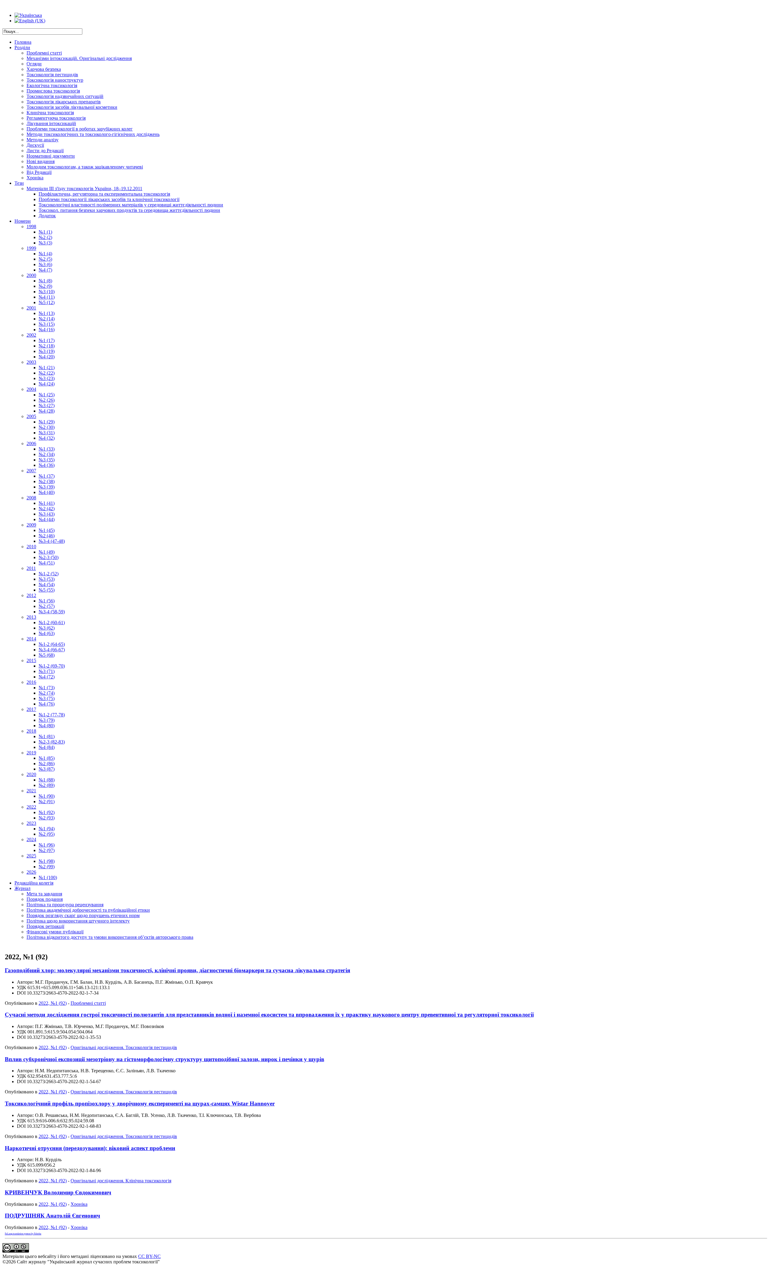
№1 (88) (47, 779)
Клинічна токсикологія (50, 112)
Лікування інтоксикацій (51, 123)
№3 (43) (47, 514)
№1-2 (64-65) (52, 644)
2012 (31, 595)
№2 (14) (47, 318)
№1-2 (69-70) (52, 665)
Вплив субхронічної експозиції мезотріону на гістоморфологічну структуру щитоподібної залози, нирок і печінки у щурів (164, 1059)
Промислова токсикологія (53, 90)
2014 (31, 638)
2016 (31, 682)
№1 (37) (47, 476)
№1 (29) (47, 421)
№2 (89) (47, 785)
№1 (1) (45, 231)
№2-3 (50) (49, 557)
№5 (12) (47, 302)
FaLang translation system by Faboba (23, 1233)
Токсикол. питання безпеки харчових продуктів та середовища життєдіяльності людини (129, 210)
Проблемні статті (44, 52)
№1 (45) (47, 530)
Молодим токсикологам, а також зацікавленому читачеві (85, 166)
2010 (31, 546)
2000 (31, 275)
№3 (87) (47, 769)
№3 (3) (45, 242)
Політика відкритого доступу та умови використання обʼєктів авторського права (110, 937)
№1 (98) (47, 861)
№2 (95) (47, 834)
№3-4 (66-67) (52, 649)
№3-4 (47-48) (52, 541)
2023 (31, 823)
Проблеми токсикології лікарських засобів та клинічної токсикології (109, 199)
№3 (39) (47, 486)
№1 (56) (47, 600)
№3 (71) (47, 671)
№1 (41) (47, 503)
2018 (31, 731)
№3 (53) (47, 579)
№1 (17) (47, 340)
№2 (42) (47, 508)
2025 (31, 855)
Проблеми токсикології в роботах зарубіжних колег (80, 128)
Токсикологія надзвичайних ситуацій (65, 96)
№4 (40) (47, 492)
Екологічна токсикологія (52, 85)
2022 (31, 807)
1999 (31, 248)
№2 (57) (47, 606)
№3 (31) (47, 432)
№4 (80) (47, 725)
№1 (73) (47, 687)
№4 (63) (47, 633)
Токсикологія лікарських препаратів (64, 101)
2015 (31, 660)
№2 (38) (47, 481)
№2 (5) (45, 259)
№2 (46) (47, 535)
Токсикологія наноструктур (55, 80)
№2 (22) (47, 373)
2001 (31, 307)
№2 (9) (45, 286)
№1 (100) (48, 877)
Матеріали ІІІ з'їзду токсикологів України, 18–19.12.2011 (84, 188)
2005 (31, 416)
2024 (31, 839)
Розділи (22, 47)
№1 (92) (47, 812)
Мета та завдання (44, 893)
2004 (31, 389)
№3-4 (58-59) (52, 611)
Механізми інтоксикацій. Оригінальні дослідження (79, 58)
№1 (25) (47, 394)
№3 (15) (47, 324)
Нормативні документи (51, 156)
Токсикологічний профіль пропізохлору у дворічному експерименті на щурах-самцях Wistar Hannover (140, 1103)
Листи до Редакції (45, 150)
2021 (31, 790)
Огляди (34, 63)
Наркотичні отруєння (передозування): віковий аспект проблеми (90, 1148)
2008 (31, 497)
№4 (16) (47, 329)
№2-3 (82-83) (52, 741)
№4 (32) (47, 438)
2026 (31, 872)
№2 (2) (45, 237)
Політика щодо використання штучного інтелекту (78, 920)
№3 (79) (47, 720)
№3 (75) (47, 698)
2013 (31, 617)
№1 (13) (47, 313)
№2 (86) (47, 763)
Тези (19, 183)
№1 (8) (45, 280)
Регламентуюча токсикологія (56, 118)
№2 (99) (47, 866)
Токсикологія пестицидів (52, 74)
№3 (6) (45, 264)
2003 (31, 362)
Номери (22, 221)
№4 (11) (47, 297)
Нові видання (41, 161)
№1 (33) (47, 448)
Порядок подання (45, 899)
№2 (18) (47, 345)
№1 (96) (47, 844)
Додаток (47, 215)
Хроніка (35, 177)
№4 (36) (47, 465)
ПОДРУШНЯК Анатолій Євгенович (52, 1215)
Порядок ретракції (45, 926)
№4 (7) (45, 269)
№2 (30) (47, 427)
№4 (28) (47, 410)
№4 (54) (47, 584)
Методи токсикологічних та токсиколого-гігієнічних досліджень (93, 134)
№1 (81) (47, 736)
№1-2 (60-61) (52, 622)
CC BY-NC (149, 1256)
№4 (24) (47, 383)
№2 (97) (47, 850)
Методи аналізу (43, 139)
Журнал (22, 888)
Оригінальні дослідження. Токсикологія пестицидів (124, 1047)
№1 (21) (47, 367)
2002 (31, 335)
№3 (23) (47, 378)
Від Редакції (39, 172)
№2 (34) (47, 454)
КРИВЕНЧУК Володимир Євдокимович (58, 1192)
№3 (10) (47, 291)
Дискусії (35, 145)
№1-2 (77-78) (52, 714)
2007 (31, 470)
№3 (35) (47, 459)
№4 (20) (47, 356)
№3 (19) (47, 351)
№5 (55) (47, 590)
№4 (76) (47, 703)
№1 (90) (47, 796)
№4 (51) (47, 562)
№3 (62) (47, 627)
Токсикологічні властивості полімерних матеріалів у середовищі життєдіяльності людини (131, 204)
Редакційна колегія (33, 882)
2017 (31, 709)
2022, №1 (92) (53, 1003)
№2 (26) (47, 400)
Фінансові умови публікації (55, 931)
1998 (31, 226)
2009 (31, 524)
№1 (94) (47, 828)
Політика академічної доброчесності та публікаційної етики (88, 910)
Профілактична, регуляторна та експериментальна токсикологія (104, 193)
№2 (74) (47, 693)
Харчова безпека (44, 69)
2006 (31, 443)
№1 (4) (45, 253)
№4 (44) (47, 519)
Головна (22, 42)
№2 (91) (47, 801)
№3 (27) (47, 405)
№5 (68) (47, 655)
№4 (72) (47, 676)
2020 (31, 774)
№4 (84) (47, 747)
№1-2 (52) (49, 573)
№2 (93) (47, 817)
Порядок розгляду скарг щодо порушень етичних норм (83, 915)
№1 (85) (47, 758)
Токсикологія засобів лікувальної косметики (72, 107)
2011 (31, 568)
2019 (31, 752)
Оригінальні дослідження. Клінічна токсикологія (121, 1180)
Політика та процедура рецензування (65, 904)
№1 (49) (47, 552)
